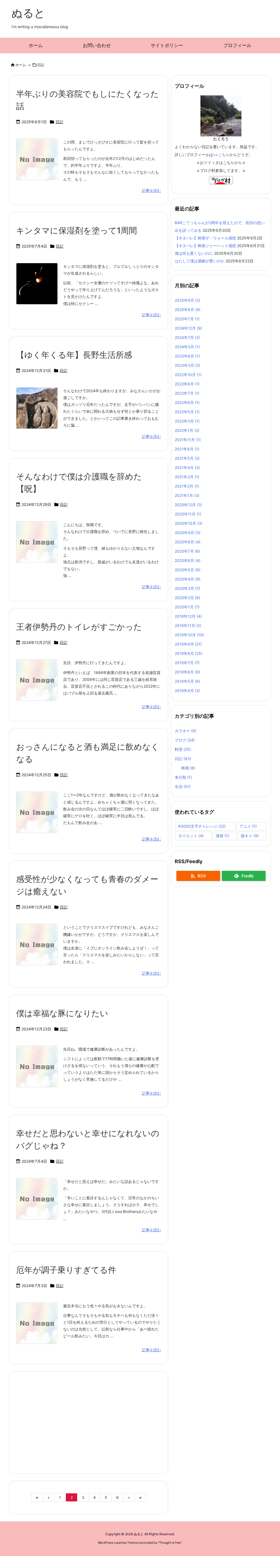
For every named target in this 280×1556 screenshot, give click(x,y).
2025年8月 (187, 309)
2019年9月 (188, 644)
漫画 (222, 835)
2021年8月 (187, 449)
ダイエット (191, 835)
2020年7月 (187, 551)
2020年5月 (187, 569)
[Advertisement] (88, 1422)
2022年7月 (187, 393)
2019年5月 (187, 681)
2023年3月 (187, 365)
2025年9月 (187, 300)
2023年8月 (187, 356)
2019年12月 (188, 616)
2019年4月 (187, 690)
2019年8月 (188, 653)
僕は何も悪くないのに (194, 253)
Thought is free (169, 1543)
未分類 (183, 777)
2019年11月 (188, 625)
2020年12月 (188, 504)
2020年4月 (187, 579)
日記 (59, 121)
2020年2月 (187, 597)
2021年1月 (187, 495)
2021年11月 (188, 439)
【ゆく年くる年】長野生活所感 (74, 355)
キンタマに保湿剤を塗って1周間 (76, 230)
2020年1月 (187, 607)
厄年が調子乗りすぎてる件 (66, 1270)
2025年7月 (187, 319)
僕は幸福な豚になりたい (62, 1013)
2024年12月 (188, 328)
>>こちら (221, 154)
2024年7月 (187, 337)
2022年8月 (187, 384)
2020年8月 (187, 542)
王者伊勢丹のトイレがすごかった (79, 627)
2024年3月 (187, 346)
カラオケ (185, 730)
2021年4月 (187, 467)
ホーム (20, 65)
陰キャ (250, 835)
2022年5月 (187, 411)
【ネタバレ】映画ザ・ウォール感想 (205, 238)
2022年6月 (187, 402)
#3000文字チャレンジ (202, 826)
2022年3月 (187, 421)
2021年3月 (187, 476)
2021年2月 (187, 486)
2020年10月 (188, 523)
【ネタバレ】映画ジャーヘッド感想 (205, 245)
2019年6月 (187, 672)
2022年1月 (187, 430)
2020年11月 (188, 514)
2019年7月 (187, 662)
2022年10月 (188, 374)
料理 (183, 749)
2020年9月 (187, 532)
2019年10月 (189, 634)
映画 (188, 768)
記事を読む (151, 190)
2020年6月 (187, 560)
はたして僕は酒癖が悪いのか (199, 261)
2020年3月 (187, 588)
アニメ (248, 826)
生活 (183, 786)
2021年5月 (187, 458)
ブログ (185, 740)
